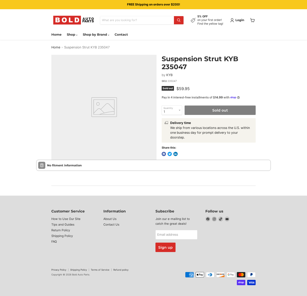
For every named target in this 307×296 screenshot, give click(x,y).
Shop (71, 35)
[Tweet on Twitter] (170, 154)
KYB (169, 75)
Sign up (165, 247)
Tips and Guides (62, 224)
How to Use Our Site (65, 219)
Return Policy (60, 230)
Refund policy (120, 269)
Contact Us (111, 224)
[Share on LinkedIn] (175, 154)
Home (56, 35)
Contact (121, 35)
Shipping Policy (62, 236)
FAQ (54, 241)
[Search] (179, 20)
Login (239, 20)
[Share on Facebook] (164, 154)
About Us (110, 219)
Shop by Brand (95, 35)
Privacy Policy (58, 269)
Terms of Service (100, 269)
